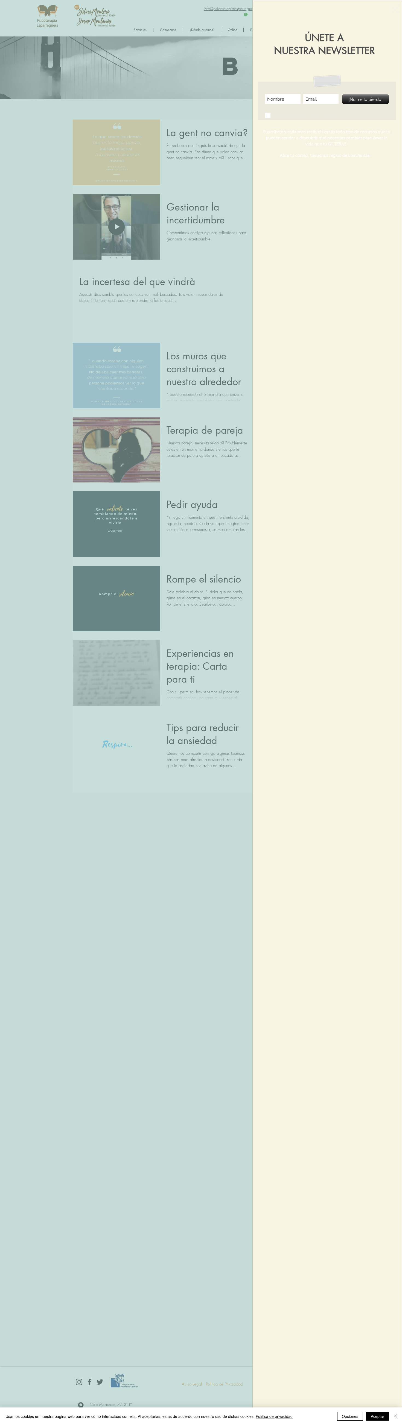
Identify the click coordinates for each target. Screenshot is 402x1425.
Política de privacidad (274, 1416)
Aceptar (377, 1416)
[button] (395, 9)
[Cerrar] (395, 1416)
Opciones (350, 1416)
